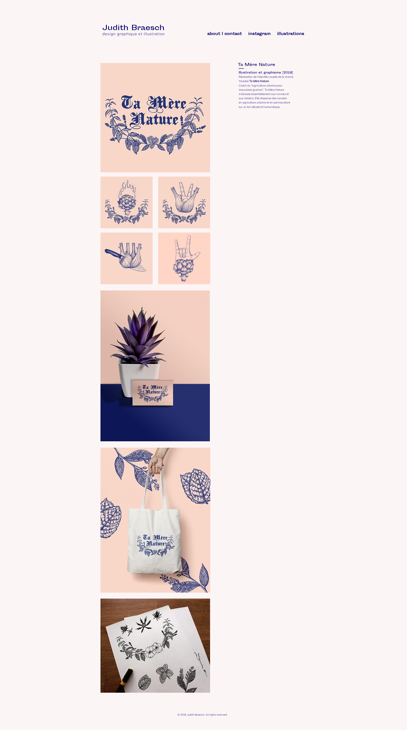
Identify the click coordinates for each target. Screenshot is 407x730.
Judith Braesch (133, 28)
